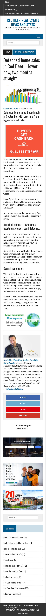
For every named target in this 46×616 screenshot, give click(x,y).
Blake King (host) (11, 10)
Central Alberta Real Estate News (15, 543)
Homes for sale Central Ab (13, 565)
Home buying (8, 560)
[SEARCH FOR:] (23, 42)
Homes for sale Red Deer (12, 571)
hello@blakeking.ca (14, 388)
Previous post (25, 425)
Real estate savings (10, 577)
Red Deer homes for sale (12, 582)
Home (7, 2)
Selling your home (10, 593)
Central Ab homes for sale (13, 537)
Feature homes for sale (12, 548)
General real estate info (12, 554)
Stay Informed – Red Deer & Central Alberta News (22, 13)
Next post (21, 428)
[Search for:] (23, 518)
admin (15, 109)
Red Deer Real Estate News (13, 588)
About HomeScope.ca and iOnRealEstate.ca (19, 6)
